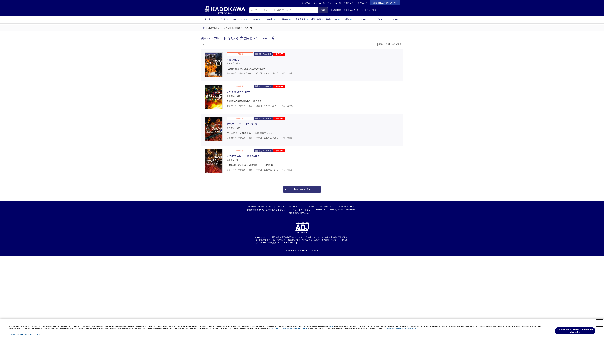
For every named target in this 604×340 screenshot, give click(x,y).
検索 (323, 10)
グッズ (379, 19)
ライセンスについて (297, 206)
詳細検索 (337, 10)
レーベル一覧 (335, 3)
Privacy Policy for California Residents (25, 334)
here (331, 326)
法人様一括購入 (326, 206)
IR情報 (261, 206)
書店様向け (313, 206)
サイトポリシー (307, 210)
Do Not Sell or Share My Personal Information (335, 210)
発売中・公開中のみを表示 (389, 44)
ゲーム (364, 19)
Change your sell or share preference (400, 328)
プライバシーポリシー (289, 210)
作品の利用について (255, 210)
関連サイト (350, 3)
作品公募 (363, 3)
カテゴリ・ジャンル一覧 (314, 3)
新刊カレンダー (353, 10)
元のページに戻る (302, 189)
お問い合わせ (272, 210)
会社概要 (252, 206)
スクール (395, 19)
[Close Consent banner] (599, 323)
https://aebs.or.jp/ (291, 242)
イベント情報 (370, 10)
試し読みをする (265, 54)
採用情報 (270, 206)
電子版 (278, 54)
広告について (281, 206)
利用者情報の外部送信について (302, 213)
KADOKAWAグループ (345, 206)
